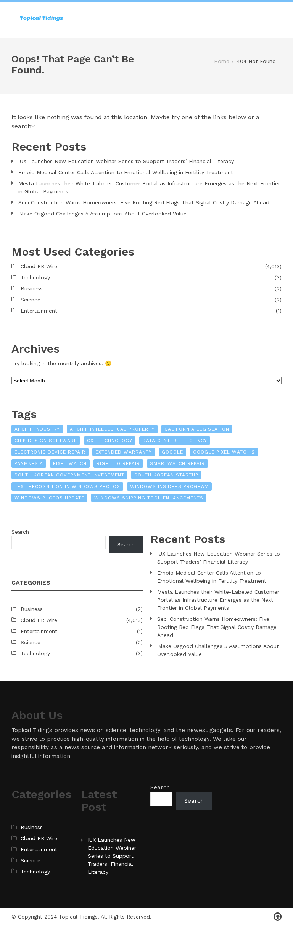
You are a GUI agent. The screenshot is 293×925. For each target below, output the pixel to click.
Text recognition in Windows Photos (67, 486)
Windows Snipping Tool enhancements (148, 498)
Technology (35, 277)
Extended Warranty (123, 452)
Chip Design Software (45, 440)
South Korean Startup (166, 475)
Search (20, 532)
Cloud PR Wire (39, 266)
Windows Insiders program (169, 486)
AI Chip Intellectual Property (112, 429)
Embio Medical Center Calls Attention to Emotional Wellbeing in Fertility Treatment (125, 172)
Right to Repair (118, 463)
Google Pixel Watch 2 (224, 452)
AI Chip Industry (37, 429)
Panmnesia (28, 463)
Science (30, 299)
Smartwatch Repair (177, 463)
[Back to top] (278, 917)
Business (32, 288)
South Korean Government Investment (69, 475)
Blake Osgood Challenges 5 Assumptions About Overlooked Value (102, 214)
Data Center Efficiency (174, 440)
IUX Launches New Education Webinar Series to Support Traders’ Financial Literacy (126, 161)
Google (172, 452)
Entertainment (39, 311)
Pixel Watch (70, 463)
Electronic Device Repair (49, 452)
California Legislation (196, 429)
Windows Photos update (49, 498)
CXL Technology (109, 440)
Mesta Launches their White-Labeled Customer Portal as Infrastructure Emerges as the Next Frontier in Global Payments (149, 187)
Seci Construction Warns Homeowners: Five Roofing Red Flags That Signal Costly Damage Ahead (143, 202)
